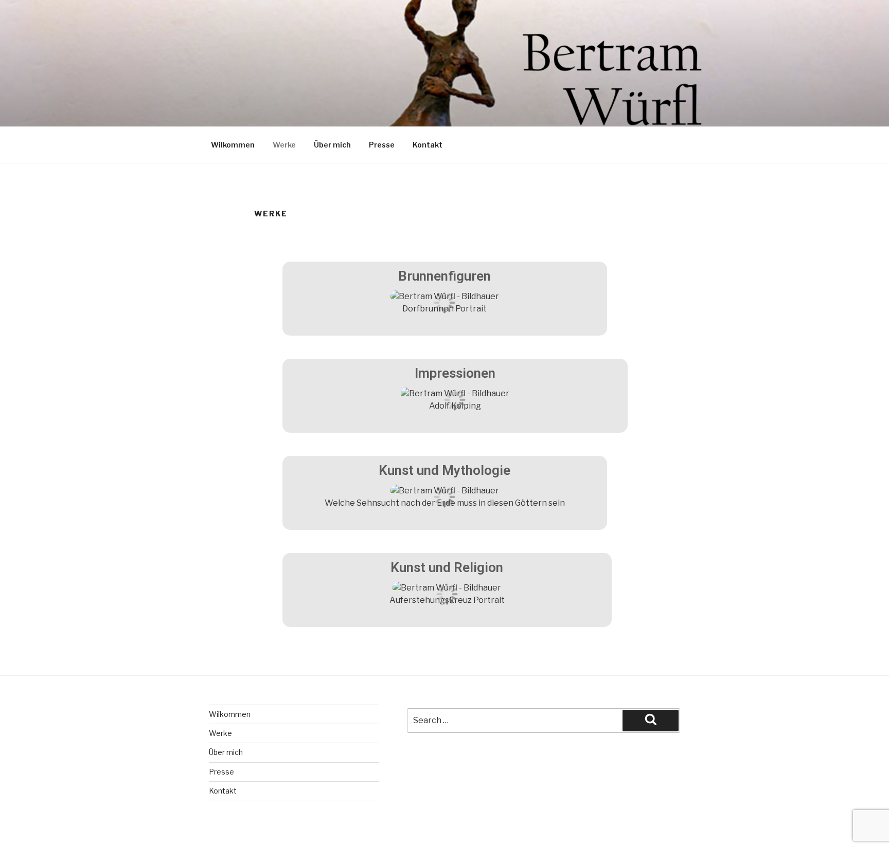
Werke (284, 144)
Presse (382, 144)
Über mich (332, 144)
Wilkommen (233, 144)
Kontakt (427, 144)
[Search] (651, 720)
